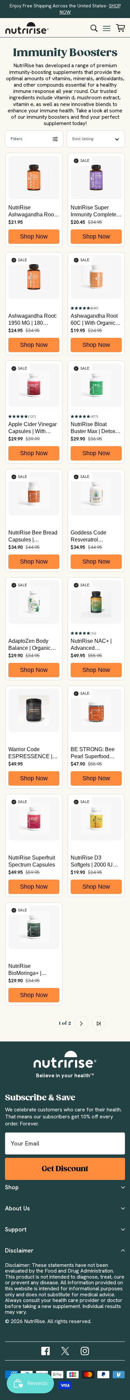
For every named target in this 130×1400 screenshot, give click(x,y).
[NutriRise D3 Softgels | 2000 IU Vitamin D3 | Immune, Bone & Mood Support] (96, 818)
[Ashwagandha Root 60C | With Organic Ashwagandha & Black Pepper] (96, 277)
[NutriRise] (27, 28)
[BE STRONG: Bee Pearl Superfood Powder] (96, 710)
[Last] (98, 1023)
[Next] (81, 1023)
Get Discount (65, 1168)
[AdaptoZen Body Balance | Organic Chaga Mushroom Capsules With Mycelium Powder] (33, 602)
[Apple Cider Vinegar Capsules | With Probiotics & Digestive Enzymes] (33, 385)
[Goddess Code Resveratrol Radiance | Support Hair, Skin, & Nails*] (96, 493)
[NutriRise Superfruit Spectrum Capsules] (33, 818)
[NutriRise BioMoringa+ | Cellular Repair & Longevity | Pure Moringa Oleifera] (33, 927)
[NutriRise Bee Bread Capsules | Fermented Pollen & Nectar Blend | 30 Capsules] (33, 493)
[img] (45, 1351)
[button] (84, 307)
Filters (16, 138)
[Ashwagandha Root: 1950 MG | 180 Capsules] (33, 277)
